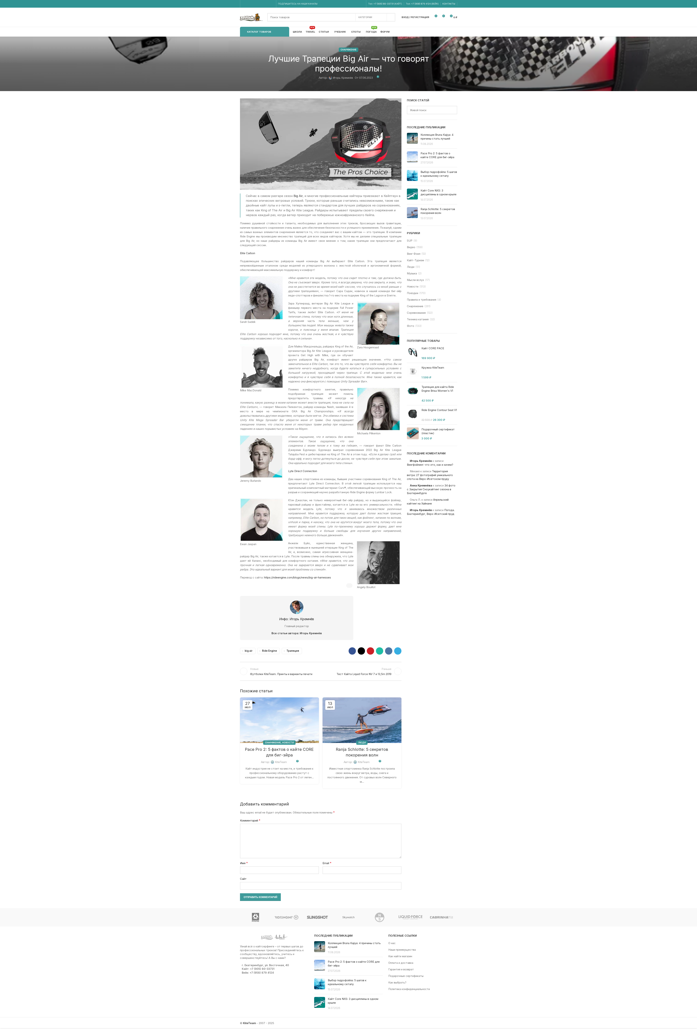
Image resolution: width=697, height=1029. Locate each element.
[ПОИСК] (391, 17)
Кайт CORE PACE (432, 348)
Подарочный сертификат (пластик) (438, 431)
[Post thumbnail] (412, 139)
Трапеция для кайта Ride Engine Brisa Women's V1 (437, 388)
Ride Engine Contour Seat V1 (439, 410)
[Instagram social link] (249, 4)
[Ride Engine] (286, 917)
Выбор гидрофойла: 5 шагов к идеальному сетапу (347, 982)
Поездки (412, 293)
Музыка (412, 273)
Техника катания (418, 319)
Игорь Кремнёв (343, 77)
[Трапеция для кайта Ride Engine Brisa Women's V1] (413, 393)
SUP (409, 240)
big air (249, 650)
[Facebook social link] (244, 4)
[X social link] (361, 651)
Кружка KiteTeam (432, 367)
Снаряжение (348, 49)
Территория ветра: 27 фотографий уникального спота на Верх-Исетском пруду (430, 475)
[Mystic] (255, 917)
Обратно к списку (320, 671)
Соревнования (416, 312)
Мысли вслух (415, 280)
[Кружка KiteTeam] (413, 372)
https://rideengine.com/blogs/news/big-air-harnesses (297, 577)
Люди (362, 742)
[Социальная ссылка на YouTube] (253, 4)
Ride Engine (269, 650)
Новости (288, 742)
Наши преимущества (402, 949)
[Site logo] (252, 17)
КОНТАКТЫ (448, 3)
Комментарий (250, 820)
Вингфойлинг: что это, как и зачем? (430, 464)
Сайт (243, 879)
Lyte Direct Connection (302, 471)
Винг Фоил (413, 253)
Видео (411, 247)
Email (327, 863)
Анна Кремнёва (421, 485)
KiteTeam (281, 762)
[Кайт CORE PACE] (413, 353)
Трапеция (292, 650)
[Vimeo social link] (258, 4)
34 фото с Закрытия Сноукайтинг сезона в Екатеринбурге (431, 489)
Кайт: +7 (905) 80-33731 (258, 969)
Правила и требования (421, 299)
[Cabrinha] (441, 917)
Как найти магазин (400, 956)
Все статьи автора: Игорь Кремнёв (297, 633)
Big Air (298, 196)
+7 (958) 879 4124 (421, 3)
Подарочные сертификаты (405, 976)
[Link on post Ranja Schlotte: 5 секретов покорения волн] (362, 720)
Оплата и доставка (400, 963)
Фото (410, 326)
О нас (392, 943)
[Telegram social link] (272, 4)
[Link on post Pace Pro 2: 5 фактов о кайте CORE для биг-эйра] (279, 720)
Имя (244, 863)
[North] (379, 917)
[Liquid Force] (410, 917)
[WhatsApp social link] (262, 4)
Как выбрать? (397, 982)
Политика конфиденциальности (409, 989)
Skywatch (348, 917)
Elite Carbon (247, 253)
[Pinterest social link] (370, 651)
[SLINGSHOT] (317, 917)
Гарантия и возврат (401, 969)
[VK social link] (267, 4)
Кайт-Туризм (415, 260)
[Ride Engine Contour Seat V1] (413, 415)
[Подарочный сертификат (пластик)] (413, 433)
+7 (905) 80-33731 (383, 3)
